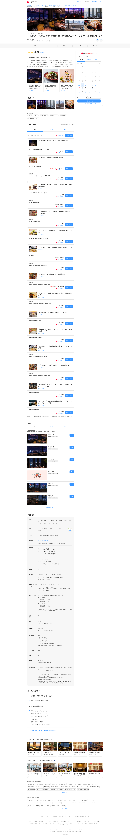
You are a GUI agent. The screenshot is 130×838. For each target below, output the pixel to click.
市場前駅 (63, 805)
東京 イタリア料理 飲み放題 (83, 789)
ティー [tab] (66, 129)
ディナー (82, 59)
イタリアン (55, 821)
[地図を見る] (70, 529)
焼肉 (80, 821)
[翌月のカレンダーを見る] (99, 63)
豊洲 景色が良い (78, 784)
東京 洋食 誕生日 (31, 789)
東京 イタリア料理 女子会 (70, 789)
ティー (97, 59)
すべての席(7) (31, 431)
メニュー (50, 45)
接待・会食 (41, 821)
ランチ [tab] (51, 129)
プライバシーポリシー (45, 816)
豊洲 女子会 (94, 784)
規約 (65, 816)
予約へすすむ (89, 101)
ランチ (89, 59)
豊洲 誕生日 (46, 786)
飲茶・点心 (45, 823)
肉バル (50, 823)
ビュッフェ (73, 821)
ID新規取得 (94, 1)
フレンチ (61, 821)
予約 (72, 435)
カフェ (54, 823)
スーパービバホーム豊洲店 (33, 805)
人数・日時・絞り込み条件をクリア (89, 103)
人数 (78, 56)
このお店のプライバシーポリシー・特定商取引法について (41, 730)
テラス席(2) (46, 431)
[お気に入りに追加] (101, 40)
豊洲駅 (58, 805)
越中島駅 (42, 805)
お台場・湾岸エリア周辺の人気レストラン (40, 760)
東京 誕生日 (70, 784)
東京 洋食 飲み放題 (84, 786)
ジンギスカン (65, 823)
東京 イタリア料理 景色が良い (43, 789)
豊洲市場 (74, 803)
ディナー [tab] (36, 129)
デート (68, 824)
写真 (80, 45)
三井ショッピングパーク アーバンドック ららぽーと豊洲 (75, 800)
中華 (68, 821)
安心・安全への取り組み (74, 816)
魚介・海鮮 (72, 823)
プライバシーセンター (57, 816)
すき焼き (84, 821)
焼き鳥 (86, 823)
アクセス (65, 45)
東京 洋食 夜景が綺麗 (65, 786)
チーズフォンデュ (79, 823)
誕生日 (46, 821)
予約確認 (87, 1)
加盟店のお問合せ (84, 816)
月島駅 (47, 805)
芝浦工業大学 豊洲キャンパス (84, 803)
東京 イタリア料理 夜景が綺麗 (57, 789)
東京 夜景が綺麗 (40, 784)
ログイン (100, 1)
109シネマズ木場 (57, 803)
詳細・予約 (69, 135)
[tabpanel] (50, 275)
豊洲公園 (93, 803)
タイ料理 (31, 823)
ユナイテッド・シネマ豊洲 (46, 803)
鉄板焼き (89, 821)
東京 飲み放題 (54, 784)
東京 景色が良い (31, 784)
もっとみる (64, 792)
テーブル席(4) (39, 431)
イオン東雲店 (91, 800)
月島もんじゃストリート (33, 800)
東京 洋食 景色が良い (55, 786)
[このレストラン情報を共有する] (97, 40)
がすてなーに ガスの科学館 (33, 803)
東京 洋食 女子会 (75, 786)
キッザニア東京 (43, 800)
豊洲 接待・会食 (39, 786)
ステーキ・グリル (96, 821)
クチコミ (95, 45)
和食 (65, 821)
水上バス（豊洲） (66, 803)
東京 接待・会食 (62, 784)
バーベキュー (63, 824)
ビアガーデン (96, 823)
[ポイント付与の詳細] (96, 53)
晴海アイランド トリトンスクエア (55, 800)
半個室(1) (53, 431)
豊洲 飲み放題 (31, 786)
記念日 (50, 821)
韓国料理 (91, 823)
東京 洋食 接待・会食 (94, 786)
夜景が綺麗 (35, 821)
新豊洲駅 (53, 805)
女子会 (29, 821)
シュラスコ (59, 823)
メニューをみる (42, 143)
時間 (78, 97)
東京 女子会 (47, 784)
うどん (39, 823)
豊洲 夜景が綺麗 (86, 784)
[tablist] (50, 130)
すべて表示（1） (50, 507)
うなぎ (35, 823)
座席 (35, 45)
